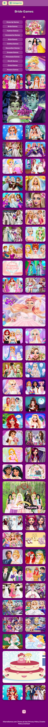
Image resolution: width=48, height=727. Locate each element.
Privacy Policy (33, 722)
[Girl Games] (24, 17)
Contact (27, 724)
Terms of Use (22, 722)
